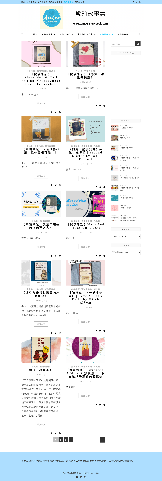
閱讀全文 (41, 103)
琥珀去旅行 (42, 2)
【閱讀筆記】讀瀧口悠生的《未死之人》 (41, 225)
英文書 (52, 70)
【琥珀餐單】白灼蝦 (126, 148)
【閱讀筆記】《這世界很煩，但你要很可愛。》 (41, 150)
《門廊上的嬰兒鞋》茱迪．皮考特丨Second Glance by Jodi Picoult (86, 154)
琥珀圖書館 (69, 2)
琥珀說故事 (80, 2)
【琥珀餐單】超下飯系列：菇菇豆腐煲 (129, 169)
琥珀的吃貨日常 (55, 2)
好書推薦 (31, 70)
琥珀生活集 (31, 2)
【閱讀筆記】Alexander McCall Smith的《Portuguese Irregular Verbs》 (41, 79)
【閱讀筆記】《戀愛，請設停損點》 (85, 75)
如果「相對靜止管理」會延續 (129, 178)
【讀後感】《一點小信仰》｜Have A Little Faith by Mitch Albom (85, 297)
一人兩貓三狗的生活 (126, 128)
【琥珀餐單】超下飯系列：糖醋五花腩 (129, 159)
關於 (23, 2)
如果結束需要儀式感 (126, 198)
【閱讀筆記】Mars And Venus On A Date (86, 225)
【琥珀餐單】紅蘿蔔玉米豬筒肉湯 (129, 189)
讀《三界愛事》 (41, 370)
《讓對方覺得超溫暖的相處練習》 (41, 294)
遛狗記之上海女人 (125, 138)
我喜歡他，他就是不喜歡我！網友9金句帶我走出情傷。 (129, 219)
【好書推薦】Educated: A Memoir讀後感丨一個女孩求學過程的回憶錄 (85, 373)
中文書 (79, 70)
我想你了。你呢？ (125, 208)
